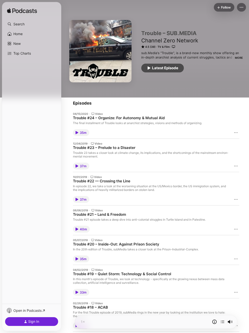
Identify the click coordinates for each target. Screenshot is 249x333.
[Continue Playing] (222, 321)
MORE (239, 57)
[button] (31, 24)
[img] (22, 11)
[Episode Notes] (214, 321)
